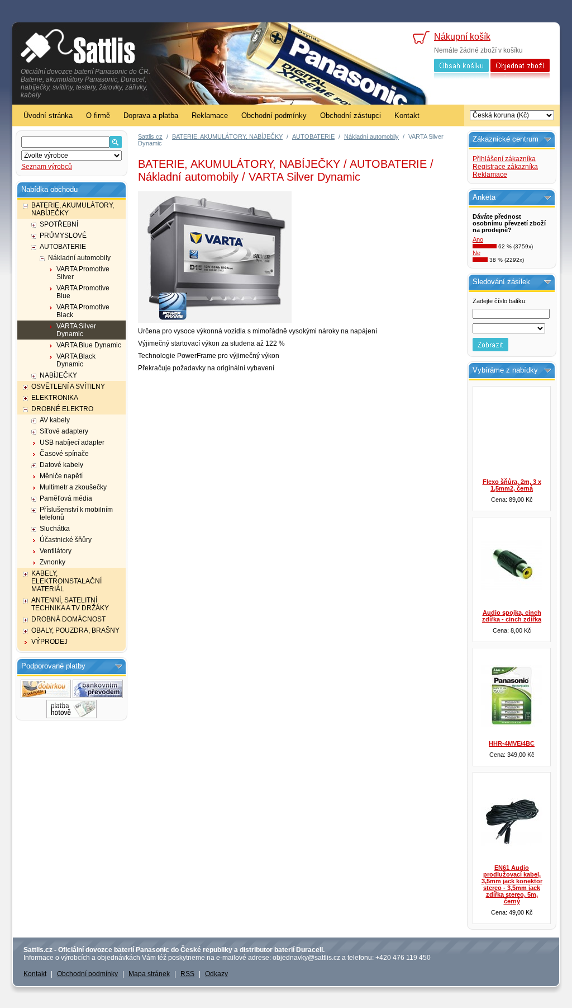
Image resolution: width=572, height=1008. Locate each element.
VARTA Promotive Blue (82, 292)
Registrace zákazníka (505, 167)
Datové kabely (61, 465)
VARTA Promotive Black (82, 311)
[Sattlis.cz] (78, 47)
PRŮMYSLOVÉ (63, 235)
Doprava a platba (150, 115)
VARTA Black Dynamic (76, 360)
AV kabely (55, 420)
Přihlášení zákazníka (504, 159)
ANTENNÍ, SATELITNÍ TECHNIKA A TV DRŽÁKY (70, 604)
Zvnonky (52, 562)
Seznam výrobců (46, 167)
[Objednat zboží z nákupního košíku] (520, 77)
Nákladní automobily (79, 258)
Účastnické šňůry (66, 540)
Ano (478, 239)
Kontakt (407, 115)
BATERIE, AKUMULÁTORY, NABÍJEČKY (72, 209)
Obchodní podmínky (274, 115)
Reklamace (210, 115)
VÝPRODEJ (49, 642)
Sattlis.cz (150, 136)
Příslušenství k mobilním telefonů (76, 513)
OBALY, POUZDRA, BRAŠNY (75, 630)
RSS (187, 974)
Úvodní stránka (48, 115)
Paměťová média (66, 498)
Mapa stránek (149, 974)
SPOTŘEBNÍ (59, 224)
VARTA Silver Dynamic (76, 330)
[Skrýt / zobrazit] (118, 666)
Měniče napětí (61, 476)
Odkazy (216, 974)
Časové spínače (64, 454)
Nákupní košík (462, 36)
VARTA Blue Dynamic (88, 345)
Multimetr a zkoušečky (73, 487)
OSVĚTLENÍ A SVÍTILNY (68, 386)
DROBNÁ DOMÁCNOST (68, 619)
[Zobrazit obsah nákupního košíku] (461, 77)
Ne (476, 252)
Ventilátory (56, 551)
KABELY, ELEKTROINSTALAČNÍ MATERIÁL (66, 581)
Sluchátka (55, 529)
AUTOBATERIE (63, 247)
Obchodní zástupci (350, 115)
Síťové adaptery (64, 431)
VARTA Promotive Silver (82, 273)
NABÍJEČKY (58, 375)
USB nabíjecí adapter (72, 442)
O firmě (98, 115)
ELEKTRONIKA (54, 398)
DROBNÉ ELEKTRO (62, 409)
